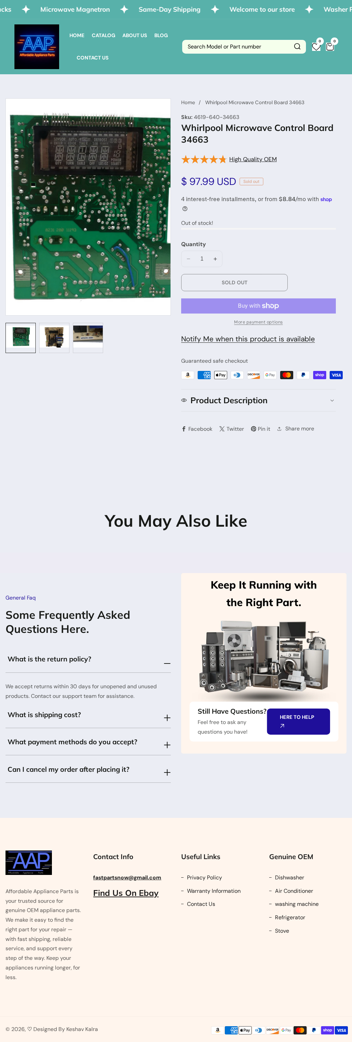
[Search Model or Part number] (297, 47)
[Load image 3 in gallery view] (88, 338)
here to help (297, 717)
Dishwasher (289, 877)
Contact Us (93, 57)
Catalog (103, 35)
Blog (161, 35)
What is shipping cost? (44, 714)
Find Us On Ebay (125, 893)
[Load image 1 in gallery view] (21, 338)
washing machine (296, 904)
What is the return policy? (49, 659)
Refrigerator (289, 917)
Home (77, 35)
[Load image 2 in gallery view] (54, 338)
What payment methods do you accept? (72, 741)
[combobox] (244, 47)
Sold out (235, 282)
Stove (281, 930)
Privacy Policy (204, 877)
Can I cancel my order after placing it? (68, 769)
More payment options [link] (258, 322)
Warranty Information (213, 891)
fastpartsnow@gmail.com (127, 877)
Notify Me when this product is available (248, 339)
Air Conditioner (293, 891)
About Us (134, 35)
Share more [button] (299, 428)
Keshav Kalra (82, 1029)
